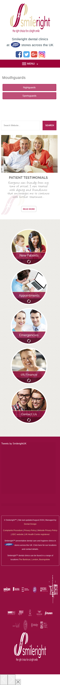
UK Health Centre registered (37, 534)
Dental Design (30, 524)
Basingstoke (44, 559)
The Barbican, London (28, 559)
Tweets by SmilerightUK (13, 443)
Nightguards (29, 87)
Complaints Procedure (13, 530)
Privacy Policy (30, 530)
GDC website (17, 534)
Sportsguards (29, 95)
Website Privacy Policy (47, 530)
